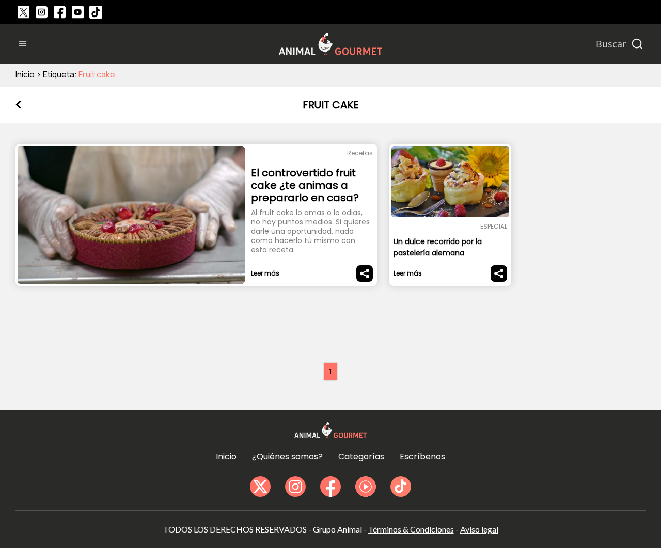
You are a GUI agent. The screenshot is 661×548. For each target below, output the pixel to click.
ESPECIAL (493, 226)
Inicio (25, 74)
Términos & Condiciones (411, 529)
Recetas (360, 153)
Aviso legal (479, 529)
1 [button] (330, 371)
